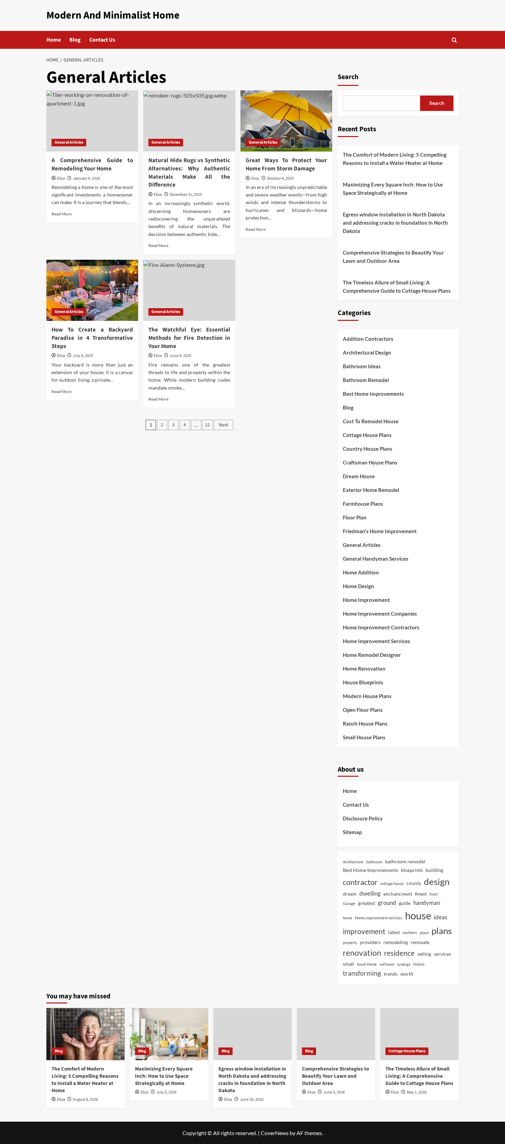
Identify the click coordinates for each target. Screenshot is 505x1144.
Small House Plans (364, 737)
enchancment (397, 894)
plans (441, 931)
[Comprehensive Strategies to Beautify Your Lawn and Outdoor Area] (336, 1034)
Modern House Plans (367, 696)
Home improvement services (378, 918)
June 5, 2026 (334, 1092)
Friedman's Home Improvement (380, 531)
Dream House (359, 476)
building (434, 870)
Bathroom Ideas (362, 366)
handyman (426, 902)
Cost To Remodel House (371, 421)
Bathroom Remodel (366, 380)
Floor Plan (355, 517)
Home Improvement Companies (380, 613)
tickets (419, 964)
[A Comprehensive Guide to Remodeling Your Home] (92, 121)
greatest (366, 903)
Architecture (353, 862)
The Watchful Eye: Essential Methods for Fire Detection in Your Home (189, 338)
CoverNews (275, 1133)
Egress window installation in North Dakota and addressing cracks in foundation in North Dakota (395, 222)
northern (410, 932)
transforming (362, 973)
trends (390, 974)
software (387, 964)
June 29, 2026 (251, 1099)
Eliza (61, 178)
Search (348, 77)
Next (223, 425)
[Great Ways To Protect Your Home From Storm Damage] (286, 121)
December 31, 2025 (186, 195)
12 (207, 425)
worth (406, 974)
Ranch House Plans (365, 723)
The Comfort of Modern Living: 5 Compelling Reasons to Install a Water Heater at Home (395, 159)
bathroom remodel (405, 861)
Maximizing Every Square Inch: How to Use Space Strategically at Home (393, 188)
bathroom (374, 862)
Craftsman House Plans (370, 462)
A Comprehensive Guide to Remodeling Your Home (92, 164)
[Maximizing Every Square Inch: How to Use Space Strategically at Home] (169, 1034)
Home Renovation (364, 668)
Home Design (358, 586)
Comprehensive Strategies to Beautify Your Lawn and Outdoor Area (393, 256)
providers (370, 942)
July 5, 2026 (166, 1092)
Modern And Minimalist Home (113, 15)
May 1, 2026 (417, 1092)
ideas (440, 917)
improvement (364, 931)
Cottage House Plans (367, 435)
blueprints (412, 870)
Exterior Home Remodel (371, 490)
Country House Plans (367, 449)
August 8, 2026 (85, 1099)
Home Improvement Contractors (381, 627)
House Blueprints (363, 682)
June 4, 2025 (180, 356)
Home (53, 40)
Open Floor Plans (363, 710)
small (348, 964)
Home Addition (361, 572)
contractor (360, 882)
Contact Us (102, 40)
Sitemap (352, 832)
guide (405, 903)
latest (394, 932)
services (442, 954)
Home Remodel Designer (372, 655)
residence (399, 953)
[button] (454, 40)
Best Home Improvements (373, 394)
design (436, 881)
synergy (404, 964)
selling (424, 954)
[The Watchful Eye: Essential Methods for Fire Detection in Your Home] (189, 290)
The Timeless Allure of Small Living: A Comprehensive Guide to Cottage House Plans (397, 286)
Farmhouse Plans (363, 504)
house (418, 915)
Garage (349, 903)
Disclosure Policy (363, 818)
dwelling (370, 893)
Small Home (367, 964)
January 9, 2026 (86, 178)
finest (421, 894)
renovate (420, 942)
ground (387, 902)
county (413, 883)
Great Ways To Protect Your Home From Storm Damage (286, 164)
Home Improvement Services (376, 641)
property (350, 942)
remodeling (395, 942)
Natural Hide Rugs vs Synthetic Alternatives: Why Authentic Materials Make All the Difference (189, 172)
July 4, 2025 (83, 356)
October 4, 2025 (280, 178)
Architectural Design (367, 352)
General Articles (69, 142)
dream (350, 894)
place (424, 932)
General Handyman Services (375, 559)
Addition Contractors (368, 339)
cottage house (392, 883)
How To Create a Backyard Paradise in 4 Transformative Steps (92, 338)
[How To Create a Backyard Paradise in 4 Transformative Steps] (92, 290)
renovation (362, 952)
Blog (75, 40)
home (347, 918)
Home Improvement (366, 600)
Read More (61, 213)
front (433, 894)
